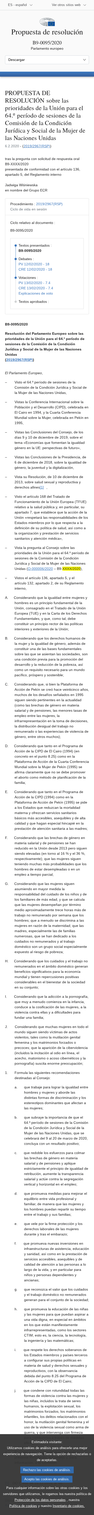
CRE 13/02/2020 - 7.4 (36, 288)
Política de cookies (23, 1506)
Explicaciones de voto (36, 293)
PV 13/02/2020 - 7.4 (34, 283)
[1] (42, 487)
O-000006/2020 (40, 569)
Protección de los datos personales (40, 1500)
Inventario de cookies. (69, 1506)
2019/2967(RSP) (37, 146)
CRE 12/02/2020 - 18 (35, 269)
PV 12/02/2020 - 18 (34, 264)
